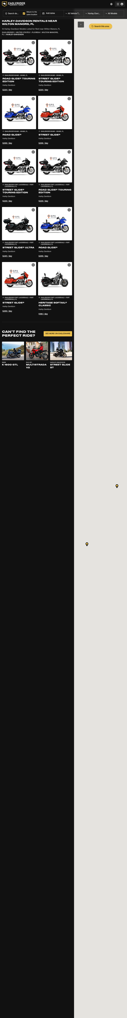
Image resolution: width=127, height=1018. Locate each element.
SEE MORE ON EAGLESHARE (57, 334)
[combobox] (12, 13)
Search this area (101, 27)
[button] (19, 66)
